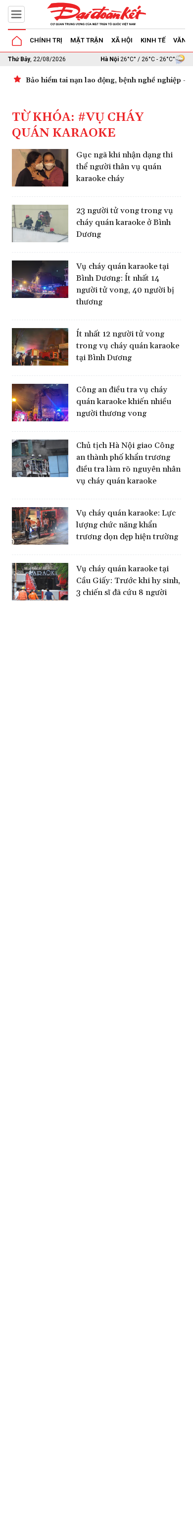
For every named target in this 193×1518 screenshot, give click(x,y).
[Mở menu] (16, 14)
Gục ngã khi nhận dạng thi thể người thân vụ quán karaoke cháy (124, 167)
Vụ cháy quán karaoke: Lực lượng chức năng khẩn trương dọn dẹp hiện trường (127, 525)
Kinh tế (153, 40)
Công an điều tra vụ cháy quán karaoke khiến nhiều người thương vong (123, 401)
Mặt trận (86, 40)
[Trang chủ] (17, 41)
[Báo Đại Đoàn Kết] (96, 14)
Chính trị (46, 40)
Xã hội (122, 40)
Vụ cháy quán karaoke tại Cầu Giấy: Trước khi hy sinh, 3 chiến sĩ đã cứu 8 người (128, 580)
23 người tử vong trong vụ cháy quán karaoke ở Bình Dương (124, 222)
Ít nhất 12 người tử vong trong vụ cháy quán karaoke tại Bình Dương (127, 346)
